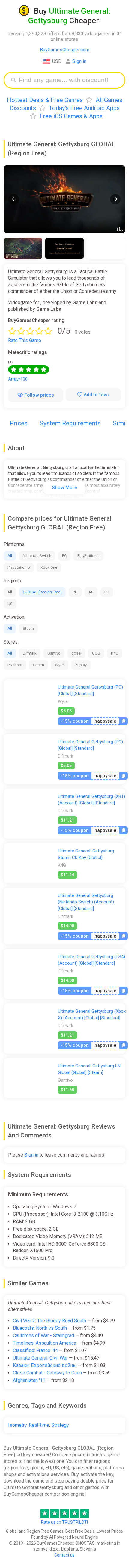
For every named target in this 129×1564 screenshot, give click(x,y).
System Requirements (70, 423)
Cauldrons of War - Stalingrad (43, 1335)
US (10, 603)
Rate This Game (24, 340)
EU (106, 592)
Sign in (79, 61)
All (10, 555)
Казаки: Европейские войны (45, 1365)
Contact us (64, 1555)
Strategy (60, 1425)
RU (75, 592)
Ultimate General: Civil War (40, 1358)
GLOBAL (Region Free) (42, 592)
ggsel (76, 653)
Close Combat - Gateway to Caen (47, 1373)
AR (91, 592)
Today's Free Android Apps (84, 108)
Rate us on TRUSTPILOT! (64, 1522)
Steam (28, 628)
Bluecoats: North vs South (40, 1328)
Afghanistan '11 (29, 1380)
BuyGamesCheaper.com (64, 50)
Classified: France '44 (35, 1350)
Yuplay (81, 665)
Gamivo (54, 653)
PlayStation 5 (19, 567)
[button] (13, 199)
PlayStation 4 (88, 555)
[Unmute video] (64, 199)
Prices (19, 423)
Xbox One (48, 567)
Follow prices (39, 395)
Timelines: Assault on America (44, 1343)
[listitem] (23, 248)
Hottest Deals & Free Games (45, 100)
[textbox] (69, 80)
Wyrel (59, 665)
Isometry (17, 1425)
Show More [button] (64, 487)
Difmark (30, 653)
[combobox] (69, 80)
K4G (114, 653)
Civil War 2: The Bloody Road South (49, 1320)
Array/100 (18, 379)
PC (64, 555)
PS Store (15, 665)
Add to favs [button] (96, 395)
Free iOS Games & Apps (71, 116)
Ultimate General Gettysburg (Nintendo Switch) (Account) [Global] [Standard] (86, 902)
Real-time (39, 1425)
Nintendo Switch (37, 555)
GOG (96, 653)
